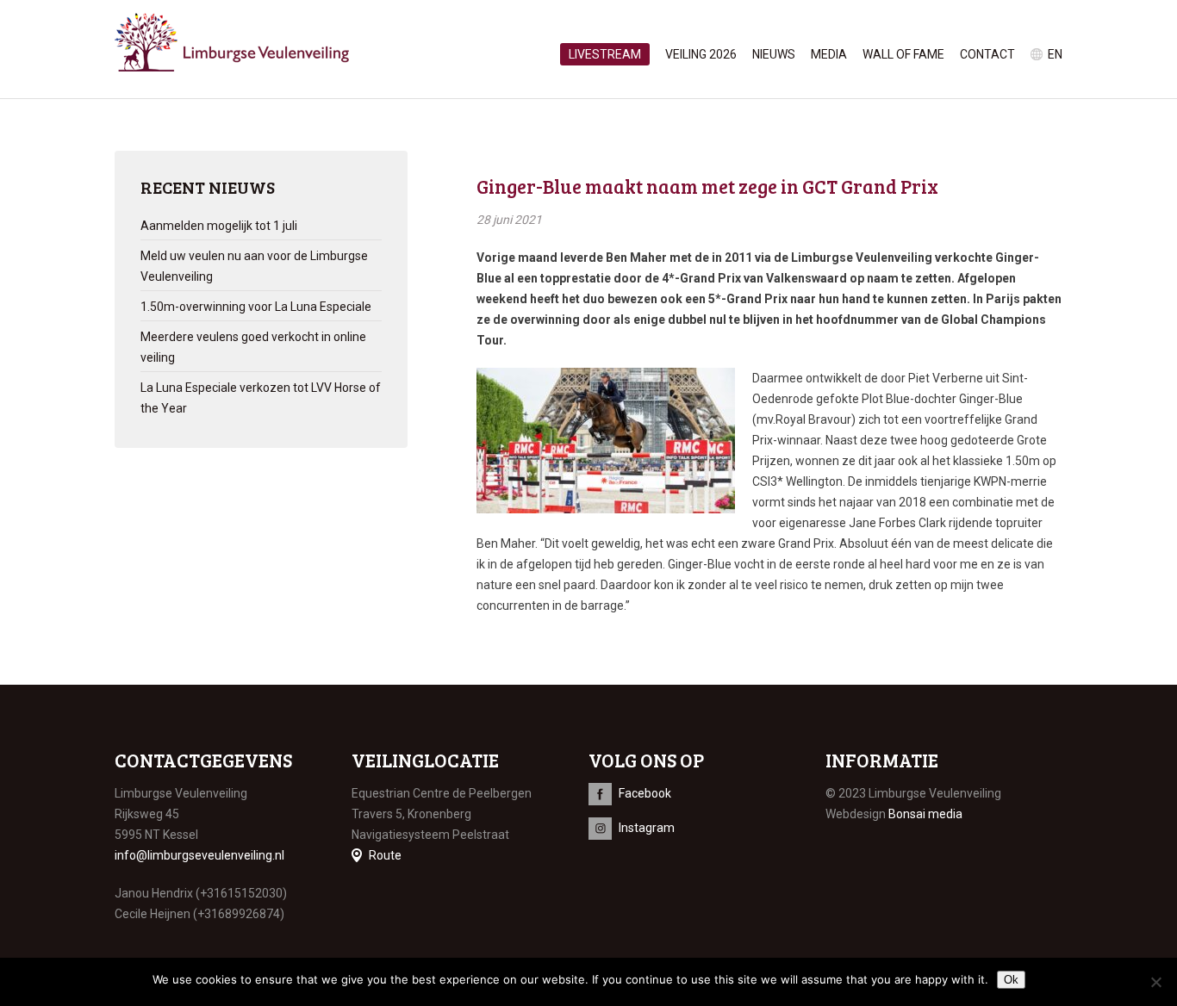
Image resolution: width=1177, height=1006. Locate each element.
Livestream (605, 54)
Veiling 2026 (701, 54)
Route (385, 855)
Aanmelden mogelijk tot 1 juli (218, 226)
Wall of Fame (903, 54)
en (1055, 54)
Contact (987, 54)
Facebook (645, 793)
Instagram (647, 828)
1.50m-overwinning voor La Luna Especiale (255, 307)
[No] (1155, 981)
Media (829, 54)
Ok (1011, 979)
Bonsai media (925, 814)
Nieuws (773, 54)
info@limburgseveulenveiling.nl (199, 855)
